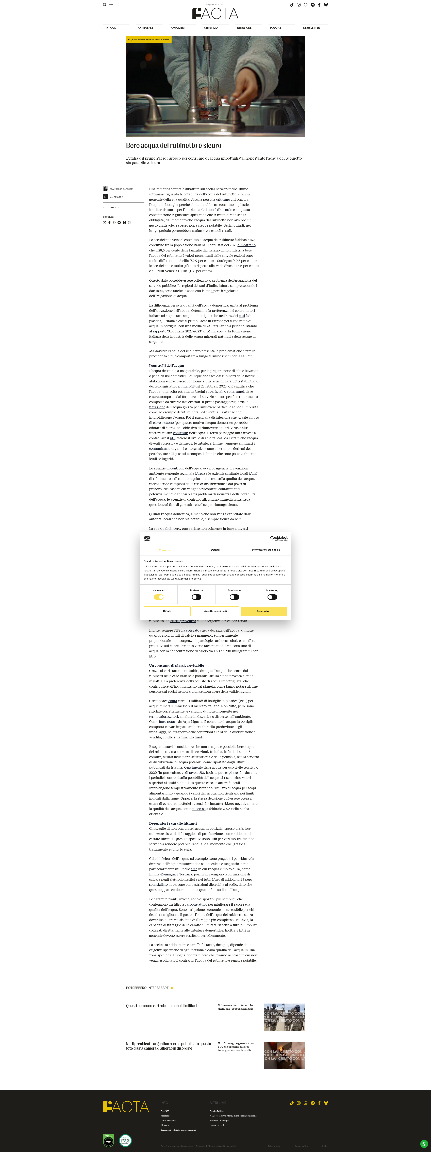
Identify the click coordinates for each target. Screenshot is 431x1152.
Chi (204, 209)
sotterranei (235, 391)
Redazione (165, 1115)
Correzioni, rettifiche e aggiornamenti (178, 1129)
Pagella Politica (217, 1111)
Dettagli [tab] (215, 549)
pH (172, 438)
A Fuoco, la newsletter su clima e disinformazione (233, 1115)
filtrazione (157, 407)
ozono (169, 422)
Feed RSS (165, 1111)
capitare (231, 772)
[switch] (196, 597)
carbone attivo (196, 904)
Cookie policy (301, 1146)
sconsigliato (158, 884)
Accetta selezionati (215, 611)
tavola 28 (196, 772)
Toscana (185, 874)
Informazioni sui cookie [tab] (266, 549)
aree (194, 869)
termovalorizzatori (163, 716)
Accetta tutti (264, 611)
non (211, 209)
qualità (165, 528)
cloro (157, 422)
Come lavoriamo (168, 1120)
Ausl (253, 473)
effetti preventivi (183, 620)
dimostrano (247, 245)
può (221, 772)
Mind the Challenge (219, 1120)
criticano (223, 199)
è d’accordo (223, 209)
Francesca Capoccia (121, 189)
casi (242, 315)
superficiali (214, 391)
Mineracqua (216, 331)
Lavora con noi (217, 1125)
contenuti (180, 432)
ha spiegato (190, 630)
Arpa (200, 473)
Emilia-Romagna (162, 874)
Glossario (165, 1125)
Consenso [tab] (165, 550)
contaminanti (160, 448)
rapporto (159, 331)
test (214, 478)
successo (199, 808)
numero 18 (186, 386)
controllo (177, 468)
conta (172, 700)
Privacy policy (274, 1146)
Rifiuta (167, 611)
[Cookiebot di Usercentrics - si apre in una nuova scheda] (273, 538)
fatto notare (168, 721)
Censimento (193, 767)
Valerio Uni (116, 197)
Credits (324, 1146)
